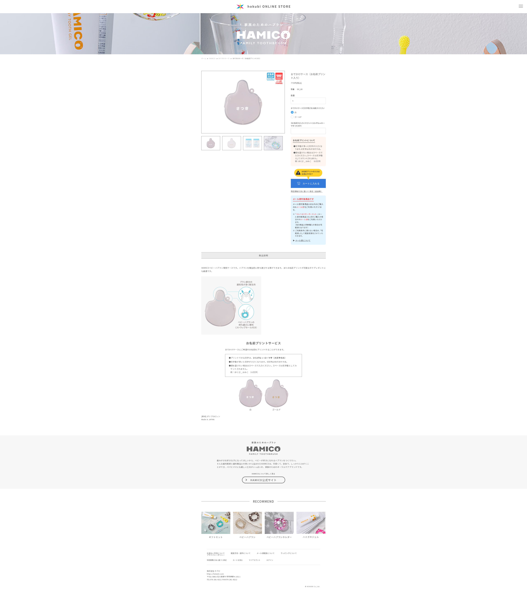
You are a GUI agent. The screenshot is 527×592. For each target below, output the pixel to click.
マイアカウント (254, 560)
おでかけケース (223, 58)
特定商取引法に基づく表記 (217, 560)
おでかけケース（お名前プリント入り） (247, 58)
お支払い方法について (216, 553)
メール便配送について (265, 553)
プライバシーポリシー (216, 555)
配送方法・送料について (240, 553)
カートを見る (238, 560)
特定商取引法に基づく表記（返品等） (307, 191)
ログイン (270, 560)
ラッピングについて (289, 553)
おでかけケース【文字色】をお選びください (308, 108)
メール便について (303, 240)
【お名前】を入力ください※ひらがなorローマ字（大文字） (308, 124)
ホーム (203, 58)
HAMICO (212, 58)
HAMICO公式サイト (263, 480)
